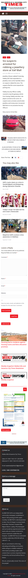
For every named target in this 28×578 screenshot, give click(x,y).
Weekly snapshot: (7, 380)
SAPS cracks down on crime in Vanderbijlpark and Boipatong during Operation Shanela (13, 184)
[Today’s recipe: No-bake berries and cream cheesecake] (14, 195)
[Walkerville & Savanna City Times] (3, 13)
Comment (4, 257)
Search (25, 389)
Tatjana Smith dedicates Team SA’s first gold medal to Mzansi (16, 140)
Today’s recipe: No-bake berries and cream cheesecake (13, 211)
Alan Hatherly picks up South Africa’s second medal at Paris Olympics (11, 149)
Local (8, 57)
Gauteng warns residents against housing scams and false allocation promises (14, 344)
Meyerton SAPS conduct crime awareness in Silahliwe (13, 236)
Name (3, 278)
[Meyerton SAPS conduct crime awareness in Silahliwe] (14, 220)
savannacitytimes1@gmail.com (15, 465)
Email (3, 286)
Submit (6, 500)
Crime (4, 57)
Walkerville (18, 73)
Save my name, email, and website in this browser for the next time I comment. (12, 304)
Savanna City (12, 73)
